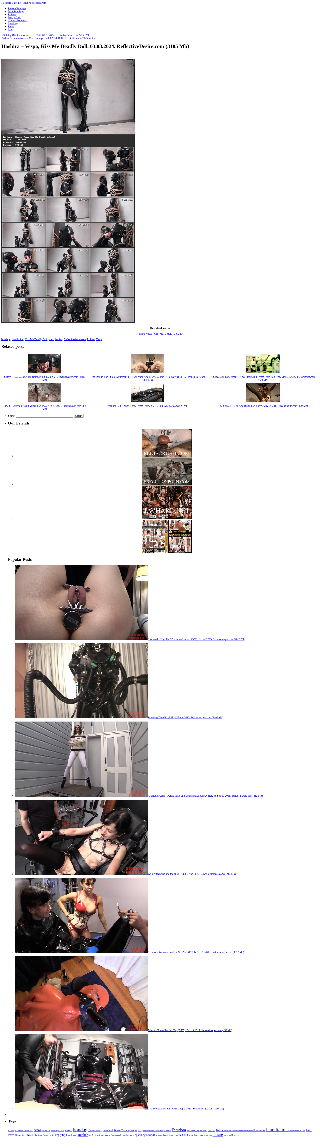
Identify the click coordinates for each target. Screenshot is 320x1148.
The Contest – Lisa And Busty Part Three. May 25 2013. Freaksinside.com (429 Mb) (263, 405)
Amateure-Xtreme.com (24, 1130)
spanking (140, 1134)
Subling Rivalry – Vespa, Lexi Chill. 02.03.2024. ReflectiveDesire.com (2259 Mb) (46, 35)
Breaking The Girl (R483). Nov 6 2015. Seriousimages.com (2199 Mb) (185, 717)
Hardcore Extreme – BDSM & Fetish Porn (23, 2)
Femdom (179, 1129)
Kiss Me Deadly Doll (36, 339)
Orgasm (46, 1135)
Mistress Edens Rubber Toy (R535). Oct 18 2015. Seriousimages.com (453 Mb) (190, 1030)
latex (51, 339)
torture (217, 1134)
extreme (167, 1130)
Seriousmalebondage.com (122, 1135)
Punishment (71, 1135)
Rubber (91, 339)
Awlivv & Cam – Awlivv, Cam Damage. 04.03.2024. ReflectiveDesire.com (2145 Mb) (47, 38)
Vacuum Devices (231, 1135)
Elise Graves (158, 1130)
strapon (151, 1134)
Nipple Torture (34, 1135)
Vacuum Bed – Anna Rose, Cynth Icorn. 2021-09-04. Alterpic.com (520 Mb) (147, 405)
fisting (220, 1130)
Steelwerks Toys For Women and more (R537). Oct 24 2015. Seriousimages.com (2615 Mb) (196, 639)
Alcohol (11, 1130)
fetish (211, 1130)
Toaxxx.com (199, 1135)
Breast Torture (121, 1130)
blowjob (68, 1130)
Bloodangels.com (57, 1130)
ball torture (46, 1130)
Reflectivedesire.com (75, 339)
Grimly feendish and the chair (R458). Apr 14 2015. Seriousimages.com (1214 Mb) (192, 873)
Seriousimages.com (101, 1135)
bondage (5, 339)
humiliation (18, 339)
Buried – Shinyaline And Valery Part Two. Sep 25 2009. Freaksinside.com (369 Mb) (44, 407)
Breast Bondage (96, 1130)
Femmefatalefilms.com (197, 1130)
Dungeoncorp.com (145, 1130)
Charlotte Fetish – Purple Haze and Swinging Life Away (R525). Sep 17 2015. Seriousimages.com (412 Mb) (205, 795)
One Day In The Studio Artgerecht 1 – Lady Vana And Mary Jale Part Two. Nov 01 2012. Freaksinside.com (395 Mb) (148, 378)
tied (180, 1134)
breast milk (108, 1130)
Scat (90, 1135)
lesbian (58, 339)
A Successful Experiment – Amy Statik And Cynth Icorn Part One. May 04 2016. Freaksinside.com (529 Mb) (263, 378)
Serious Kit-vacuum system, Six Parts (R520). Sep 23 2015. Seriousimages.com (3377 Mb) (196, 952)
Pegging (60, 1134)
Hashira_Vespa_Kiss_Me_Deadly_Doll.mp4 (160, 333)
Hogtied (249, 1130)
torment (209, 1135)
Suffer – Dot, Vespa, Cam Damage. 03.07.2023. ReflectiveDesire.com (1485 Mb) (44, 378)
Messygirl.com (20, 1135)
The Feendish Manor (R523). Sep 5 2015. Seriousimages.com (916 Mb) (186, 1108)
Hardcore (242, 1130)
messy (11, 1134)
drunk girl (133, 1130)
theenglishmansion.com (167, 1135)
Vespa (99, 339)
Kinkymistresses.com (296, 1130)
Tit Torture (188, 1135)
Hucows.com (259, 1130)
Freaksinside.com (231, 1130)
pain (52, 1135)
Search (11, 415)
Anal (37, 1130)
